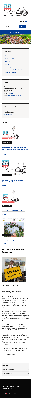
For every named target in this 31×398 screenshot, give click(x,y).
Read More (4, 154)
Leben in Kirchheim (8, 369)
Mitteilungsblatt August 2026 (10, 240)
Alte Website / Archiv (10, 58)
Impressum (12, 386)
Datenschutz (20, 386)
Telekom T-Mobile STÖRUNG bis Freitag (13, 211)
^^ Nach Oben (5, 386)
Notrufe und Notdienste (10, 72)
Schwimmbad (8, 114)
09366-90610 (11, 93)
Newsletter (7, 64)
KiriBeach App (8, 67)
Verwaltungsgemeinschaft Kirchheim (13, 69)
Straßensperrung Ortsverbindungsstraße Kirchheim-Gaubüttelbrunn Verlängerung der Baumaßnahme (15, 149)
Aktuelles (7, 55)
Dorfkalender (8, 61)
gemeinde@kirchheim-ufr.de (14, 95)
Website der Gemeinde (7, 388)
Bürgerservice (7, 373)
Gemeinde (5, 365)
